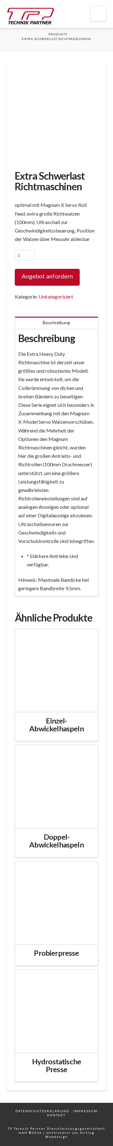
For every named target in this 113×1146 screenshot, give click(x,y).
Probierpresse (56, 953)
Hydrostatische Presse (56, 1065)
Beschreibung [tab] (56, 322)
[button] (98, 13)
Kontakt (56, 1115)
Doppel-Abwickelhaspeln (56, 840)
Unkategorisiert (56, 296)
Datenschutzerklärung (42, 1111)
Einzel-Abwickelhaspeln (56, 724)
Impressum (85, 1111)
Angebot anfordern (47, 276)
